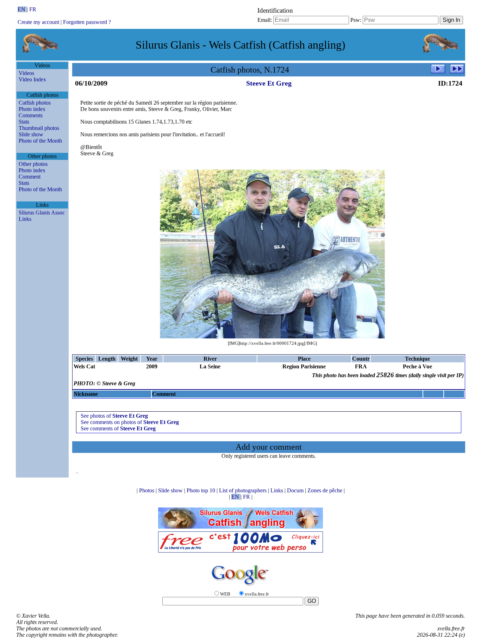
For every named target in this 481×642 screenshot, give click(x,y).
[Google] (240, 587)
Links (25, 219)
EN (22, 9)
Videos (26, 73)
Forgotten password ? (87, 22)
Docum (296, 490)
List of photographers (243, 490)
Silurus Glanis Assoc (42, 213)
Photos (147, 490)
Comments (31, 115)
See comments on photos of (130, 422)
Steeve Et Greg (269, 83)
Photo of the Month (40, 141)
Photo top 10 (202, 490)
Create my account (38, 22)
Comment (29, 177)
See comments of (118, 428)
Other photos (33, 164)
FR (32, 9)
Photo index (32, 109)
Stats (24, 122)
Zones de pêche (325, 490)
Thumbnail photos (39, 128)
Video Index (32, 79)
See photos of (114, 416)
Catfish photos (35, 103)
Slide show (31, 134)
